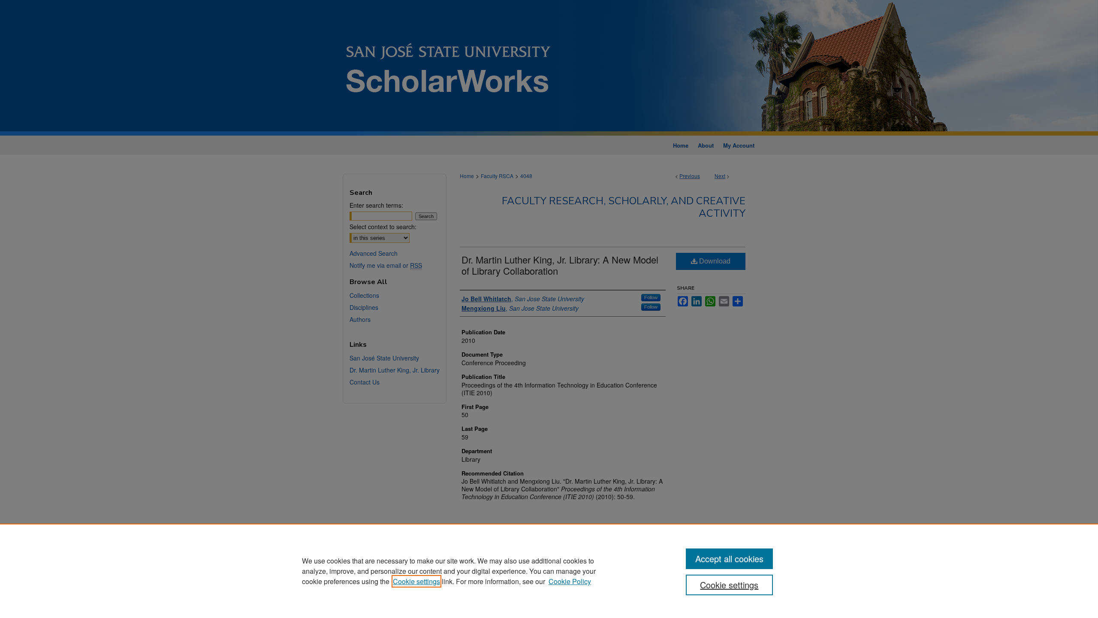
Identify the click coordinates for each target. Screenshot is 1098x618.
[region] (549, 571)
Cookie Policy (570, 581)
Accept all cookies (729, 558)
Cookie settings (416, 581)
